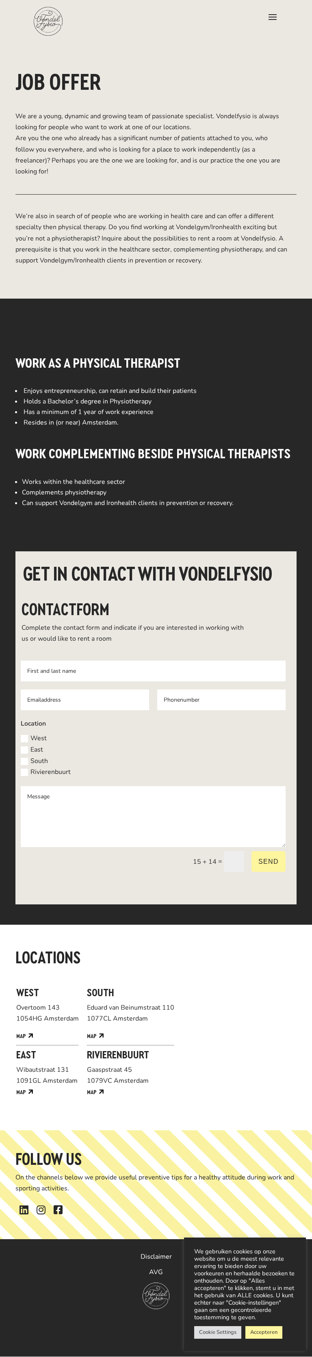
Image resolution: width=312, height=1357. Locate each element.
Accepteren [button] (263, 1332)
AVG (156, 1272)
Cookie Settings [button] (217, 1332)
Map (21, 1036)
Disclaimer (156, 1256)
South (39, 761)
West (38, 738)
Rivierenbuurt (50, 771)
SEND (268, 861)
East (36, 749)
